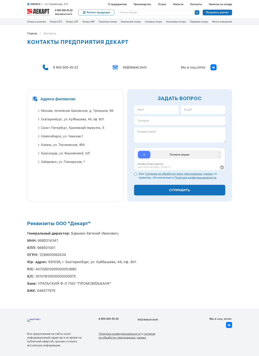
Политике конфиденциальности (195, 177)
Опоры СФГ (72, 21)
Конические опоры (131, 21)
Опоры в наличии (36, 21)
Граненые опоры (108, 21)
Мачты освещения (222, 21)
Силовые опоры (153, 21)
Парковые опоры (199, 21)
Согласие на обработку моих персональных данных (179, 173)
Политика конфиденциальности (119, 333)
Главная (32, 33)
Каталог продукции (98, 12)
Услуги (162, 4)
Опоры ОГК (56, 21)
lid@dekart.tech (63, 14)
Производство (142, 4)
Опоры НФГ (88, 21)
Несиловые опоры (176, 21)
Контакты (196, 4)
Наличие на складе (220, 4)
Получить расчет (217, 12)
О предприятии (117, 4)
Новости (178, 4)
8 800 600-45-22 (64, 10)
